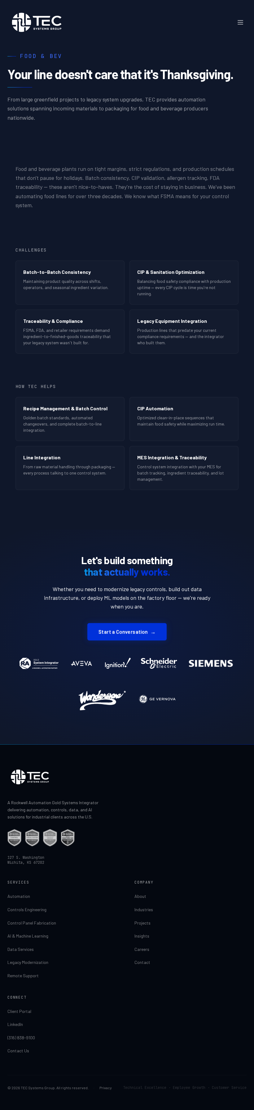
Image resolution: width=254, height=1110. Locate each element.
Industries (143, 909)
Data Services (20, 949)
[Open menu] (240, 22)
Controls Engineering (26, 909)
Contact (142, 962)
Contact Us (18, 1050)
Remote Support (23, 975)
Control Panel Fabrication (31, 922)
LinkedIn (15, 1024)
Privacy (105, 1087)
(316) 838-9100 (21, 1037)
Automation (18, 896)
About (140, 896)
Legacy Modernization (27, 962)
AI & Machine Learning (27, 935)
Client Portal (19, 1011)
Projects (142, 922)
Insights (141, 935)
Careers (141, 949)
